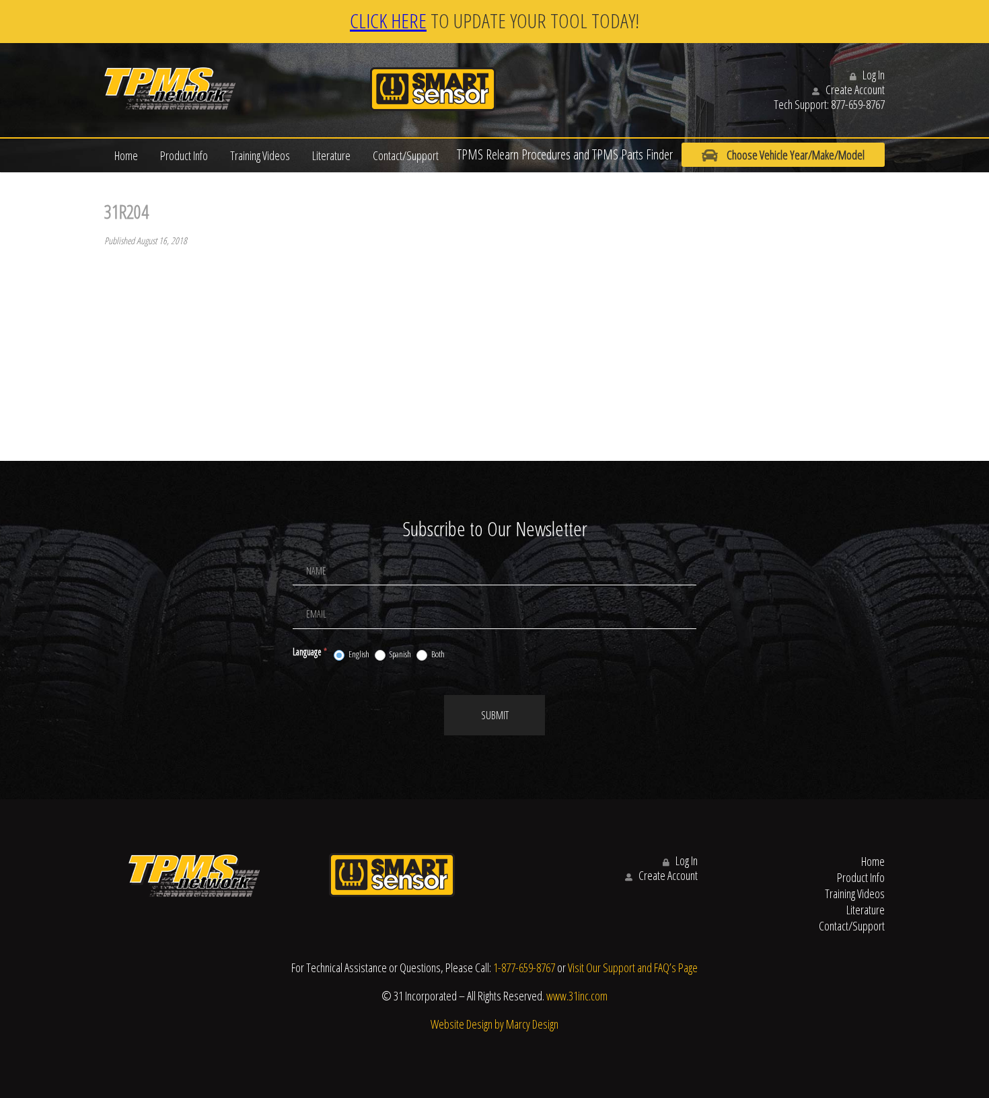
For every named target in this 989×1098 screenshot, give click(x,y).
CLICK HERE (388, 20)
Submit (495, 715)
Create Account (854, 89)
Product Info (184, 155)
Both (437, 654)
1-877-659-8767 (524, 967)
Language (310, 651)
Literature (331, 155)
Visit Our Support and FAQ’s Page (633, 967)
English (358, 654)
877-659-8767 (858, 104)
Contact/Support (406, 155)
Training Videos (260, 155)
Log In (872, 75)
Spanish (399, 654)
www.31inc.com (577, 996)
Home (126, 155)
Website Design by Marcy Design (494, 1024)
